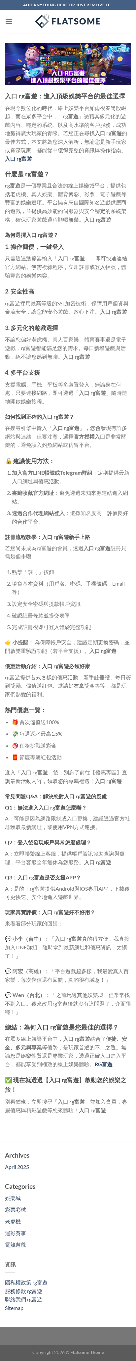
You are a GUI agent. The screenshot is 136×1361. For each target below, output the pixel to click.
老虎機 (13, 1221)
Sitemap (14, 1308)
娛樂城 (13, 1198)
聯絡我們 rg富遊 (23, 1299)
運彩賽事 (15, 1233)
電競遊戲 (15, 1244)
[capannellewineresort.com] (68, 21)
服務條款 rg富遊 (23, 1291)
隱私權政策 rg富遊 (26, 1282)
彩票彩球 (15, 1209)
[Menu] (9, 21)
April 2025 (17, 1167)
